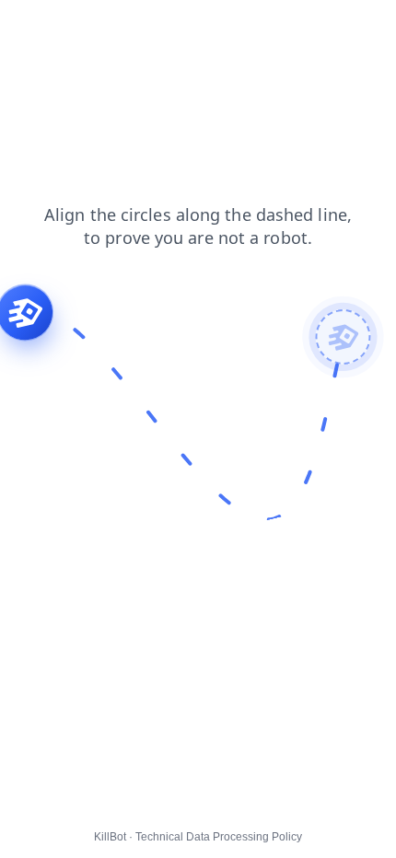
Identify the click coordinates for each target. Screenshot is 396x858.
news (186, 26)
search (32, 26)
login (88, 26)
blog (136, 26)
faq (233, 26)
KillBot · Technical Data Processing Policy (198, 836)
